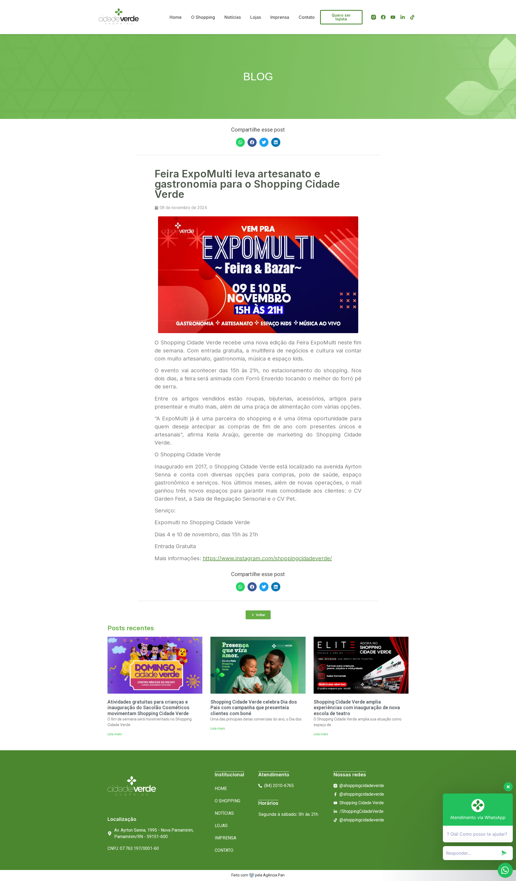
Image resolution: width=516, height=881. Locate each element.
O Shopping (203, 17)
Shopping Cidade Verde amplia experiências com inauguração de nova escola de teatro (357, 707)
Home (176, 17)
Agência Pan (274, 875)
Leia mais (115, 734)
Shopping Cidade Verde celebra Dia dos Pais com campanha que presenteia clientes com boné (253, 707)
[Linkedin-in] (402, 17)
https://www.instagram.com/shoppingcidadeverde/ (267, 558)
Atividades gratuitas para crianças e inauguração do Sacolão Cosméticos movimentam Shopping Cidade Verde (148, 707)
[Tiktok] (412, 17)
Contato (307, 17)
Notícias (232, 17)
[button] (240, 142)
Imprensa (279, 17)
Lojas (255, 17)
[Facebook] (383, 17)
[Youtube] (393, 17)
